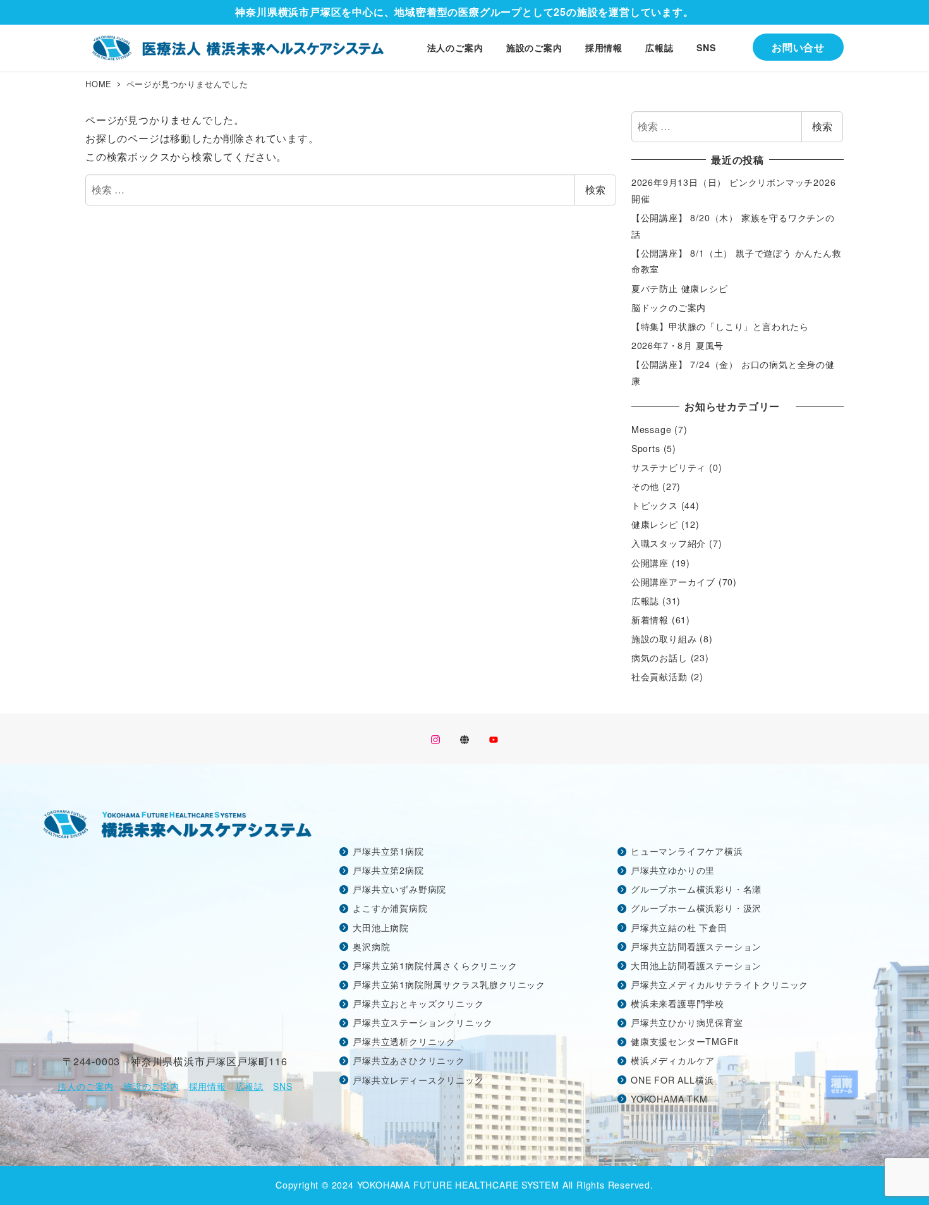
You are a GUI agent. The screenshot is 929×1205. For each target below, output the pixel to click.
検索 (595, 189)
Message (651, 429)
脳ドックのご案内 (668, 307)
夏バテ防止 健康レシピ (679, 288)
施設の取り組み (664, 638)
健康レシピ (654, 524)
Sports (645, 448)
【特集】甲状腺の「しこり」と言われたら (720, 326)
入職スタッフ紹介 (668, 543)
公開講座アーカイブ (673, 581)
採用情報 (207, 1086)
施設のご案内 (151, 1086)
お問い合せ (798, 47)
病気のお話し (659, 657)
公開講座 (650, 562)
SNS (282, 1086)
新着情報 (650, 619)
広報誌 (645, 600)
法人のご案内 (86, 1086)
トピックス (654, 505)
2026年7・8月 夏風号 (677, 345)
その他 (645, 486)
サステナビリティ (668, 467)
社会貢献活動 (659, 676)
